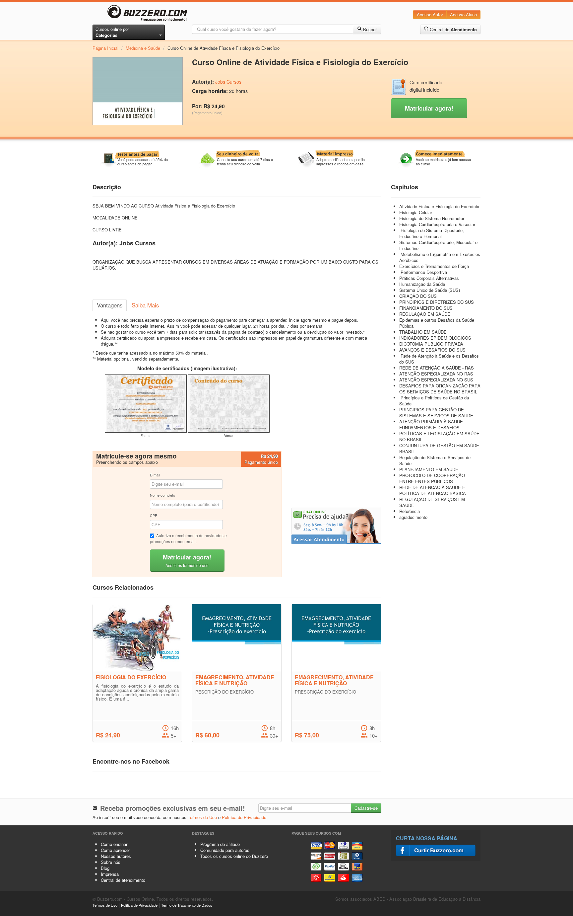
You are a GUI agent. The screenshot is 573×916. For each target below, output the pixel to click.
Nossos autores (116, 856)
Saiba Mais (145, 305)
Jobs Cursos (228, 81)
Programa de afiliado (220, 844)
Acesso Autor (430, 14)
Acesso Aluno (463, 14)
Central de (452, 29)
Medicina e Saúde (143, 48)
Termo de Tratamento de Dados (186, 905)
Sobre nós (110, 862)
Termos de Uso (202, 817)
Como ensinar (114, 844)
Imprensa (110, 874)
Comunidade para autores (224, 850)
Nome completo (162, 495)
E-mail (155, 474)
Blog (105, 868)
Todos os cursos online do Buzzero (234, 856)
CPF (153, 515)
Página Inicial (105, 48)
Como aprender (115, 850)
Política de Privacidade (244, 817)
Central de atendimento (123, 880)
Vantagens (109, 305)
